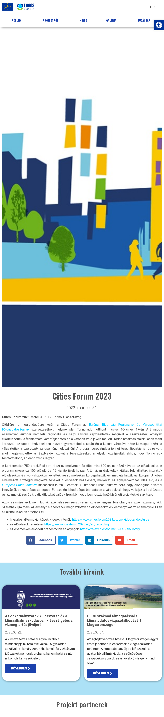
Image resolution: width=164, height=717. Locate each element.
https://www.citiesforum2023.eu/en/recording (76, 524)
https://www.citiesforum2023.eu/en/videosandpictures (110, 519)
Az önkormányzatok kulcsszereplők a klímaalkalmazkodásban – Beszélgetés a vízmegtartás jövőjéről (39, 620)
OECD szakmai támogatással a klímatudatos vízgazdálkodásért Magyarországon (114, 620)
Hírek (83, 20)
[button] (159, 25)
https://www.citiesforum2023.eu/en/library (110, 529)
